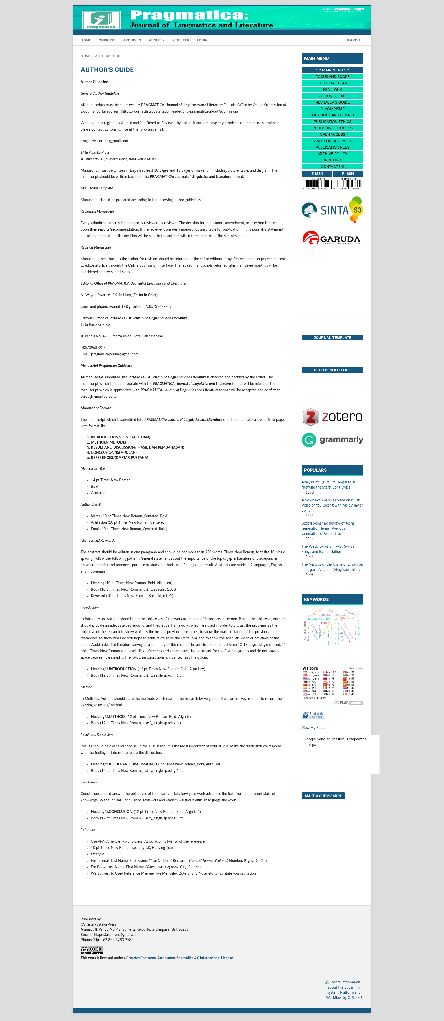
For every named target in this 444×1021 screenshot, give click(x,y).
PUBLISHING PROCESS (333, 128)
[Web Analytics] (313, 718)
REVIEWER (332, 89)
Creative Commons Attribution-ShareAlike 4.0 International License (179, 958)
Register (180, 40)
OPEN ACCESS (332, 134)
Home (86, 40)
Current (107, 40)
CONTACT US (332, 167)
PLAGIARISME (332, 109)
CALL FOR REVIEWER (332, 141)
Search (352, 40)
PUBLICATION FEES (332, 147)
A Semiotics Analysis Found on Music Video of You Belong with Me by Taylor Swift (332, 505)
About (155, 40)
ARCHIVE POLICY (332, 154)
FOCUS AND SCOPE (333, 77)
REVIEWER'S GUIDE (333, 102)
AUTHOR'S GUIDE (332, 96)
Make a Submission (323, 796)
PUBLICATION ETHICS (332, 122)
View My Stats (313, 728)
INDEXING (332, 160)
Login (202, 40)
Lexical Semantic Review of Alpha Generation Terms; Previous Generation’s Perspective (328, 529)
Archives (132, 40)
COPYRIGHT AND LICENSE (332, 115)
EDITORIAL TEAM (332, 83)
